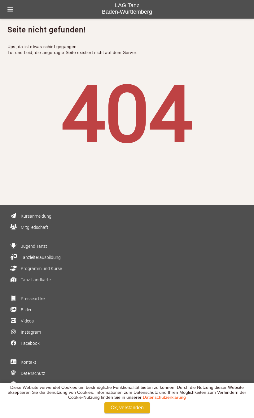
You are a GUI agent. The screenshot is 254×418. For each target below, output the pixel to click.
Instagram (30, 332)
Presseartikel (33, 298)
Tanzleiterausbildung (40, 257)
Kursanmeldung (35, 216)
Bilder (26, 310)
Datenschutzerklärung (164, 397)
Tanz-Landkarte (35, 279)
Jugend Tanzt (33, 246)
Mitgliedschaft (34, 227)
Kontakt (28, 362)
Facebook (30, 343)
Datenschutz (32, 373)
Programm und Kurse (41, 268)
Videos (27, 321)
